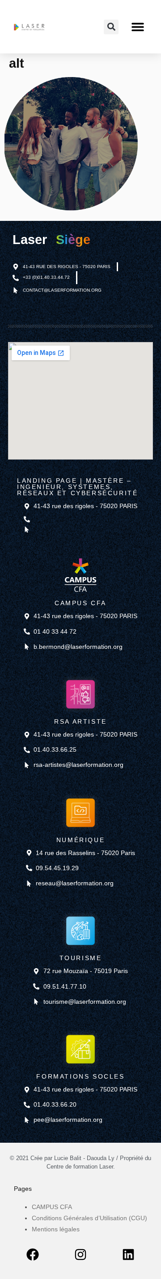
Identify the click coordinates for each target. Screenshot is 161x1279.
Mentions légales (56, 1229)
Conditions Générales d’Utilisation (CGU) (89, 1218)
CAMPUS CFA (52, 1206)
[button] (137, 27)
